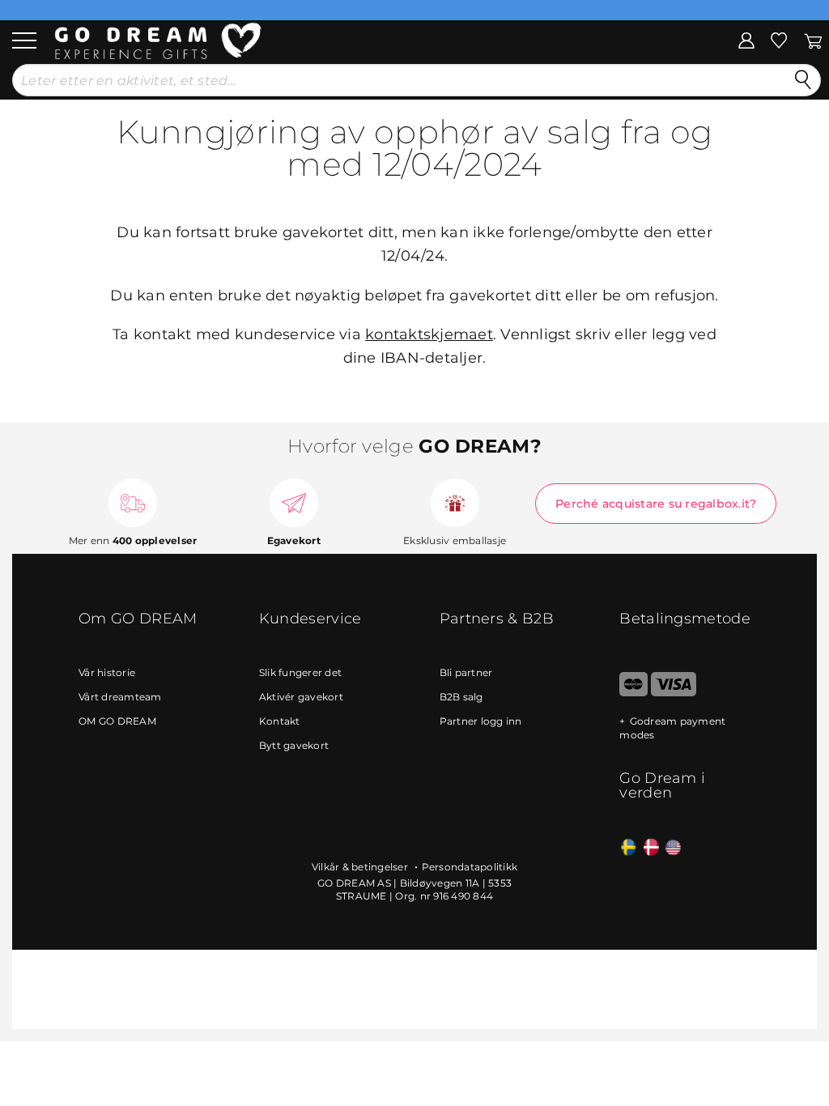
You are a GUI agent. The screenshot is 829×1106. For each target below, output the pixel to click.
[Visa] (673, 693)
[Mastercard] (633, 693)
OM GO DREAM (117, 721)
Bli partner (466, 672)
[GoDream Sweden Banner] (628, 848)
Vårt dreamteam (120, 697)
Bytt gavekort (294, 745)
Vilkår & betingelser (361, 867)
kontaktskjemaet (429, 334)
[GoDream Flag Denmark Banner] (651, 848)
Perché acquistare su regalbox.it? (655, 503)
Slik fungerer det (300, 672)
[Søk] (803, 80)
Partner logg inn (481, 721)
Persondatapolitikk (470, 867)
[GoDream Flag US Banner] (673, 848)
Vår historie (107, 672)
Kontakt (279, 721)
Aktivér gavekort (301, 697)
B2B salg (461, 697)
